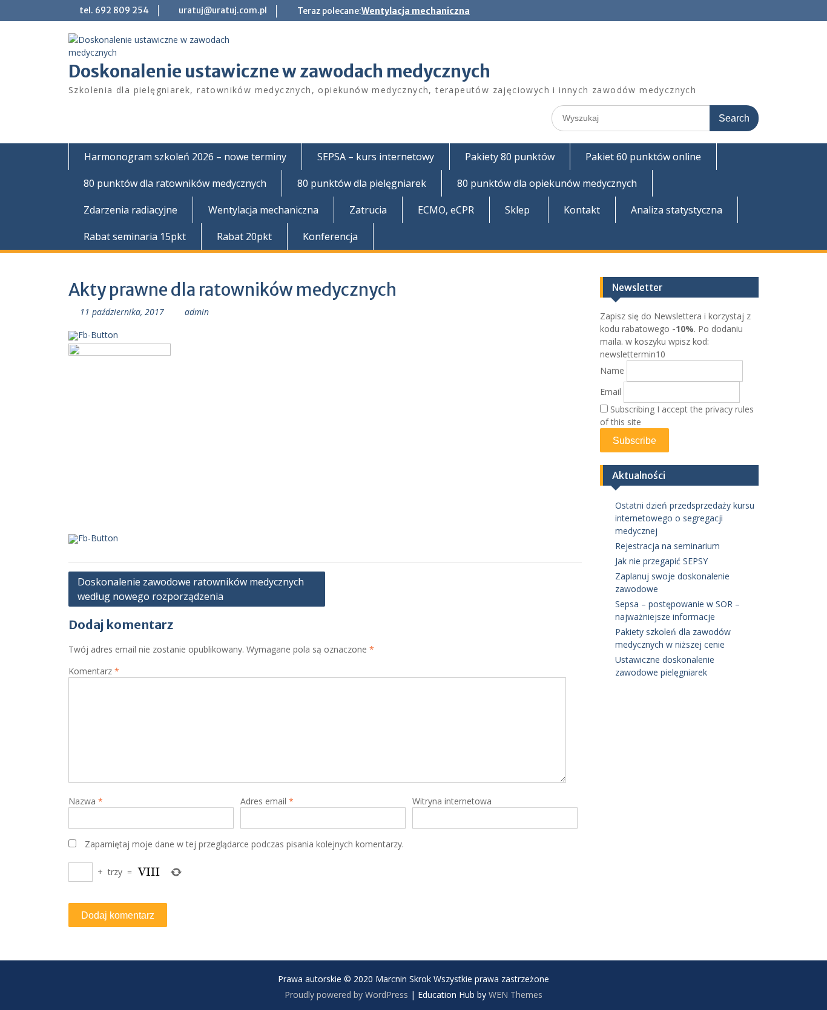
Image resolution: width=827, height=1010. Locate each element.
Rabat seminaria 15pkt (135, 236)
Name (612, 370)
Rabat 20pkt (244, 236)
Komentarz (93, 671)
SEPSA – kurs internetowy (375, 156)
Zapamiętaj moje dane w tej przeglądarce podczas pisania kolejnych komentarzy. (244, 844)
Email (610, 391)
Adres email (267, 801)
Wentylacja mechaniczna (415, 10)
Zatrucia (368, 210)
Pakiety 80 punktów (510, 156)
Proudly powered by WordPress (346, 994)
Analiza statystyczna (676, 210)
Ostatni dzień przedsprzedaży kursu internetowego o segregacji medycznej (684, 518)
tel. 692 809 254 (114, 10)
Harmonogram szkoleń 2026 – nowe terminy (185, 156)
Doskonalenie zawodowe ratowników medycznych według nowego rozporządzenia (190, 589)
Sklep (517, 210)
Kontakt (582, 210)
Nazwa (85, 801)
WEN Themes (515, 994)
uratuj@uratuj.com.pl (223, 10)
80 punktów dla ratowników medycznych (175, 183)
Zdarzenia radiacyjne (130, 210)
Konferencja (330, 236)
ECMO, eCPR (446, 210)
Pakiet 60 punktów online (643, 156)
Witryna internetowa (452, 801)
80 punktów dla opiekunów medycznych (547, 183)
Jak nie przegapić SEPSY (661, 561)
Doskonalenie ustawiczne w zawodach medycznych (279, 71)
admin (197, 312)
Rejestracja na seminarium (667, 546)
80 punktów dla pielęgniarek (361, 183)
